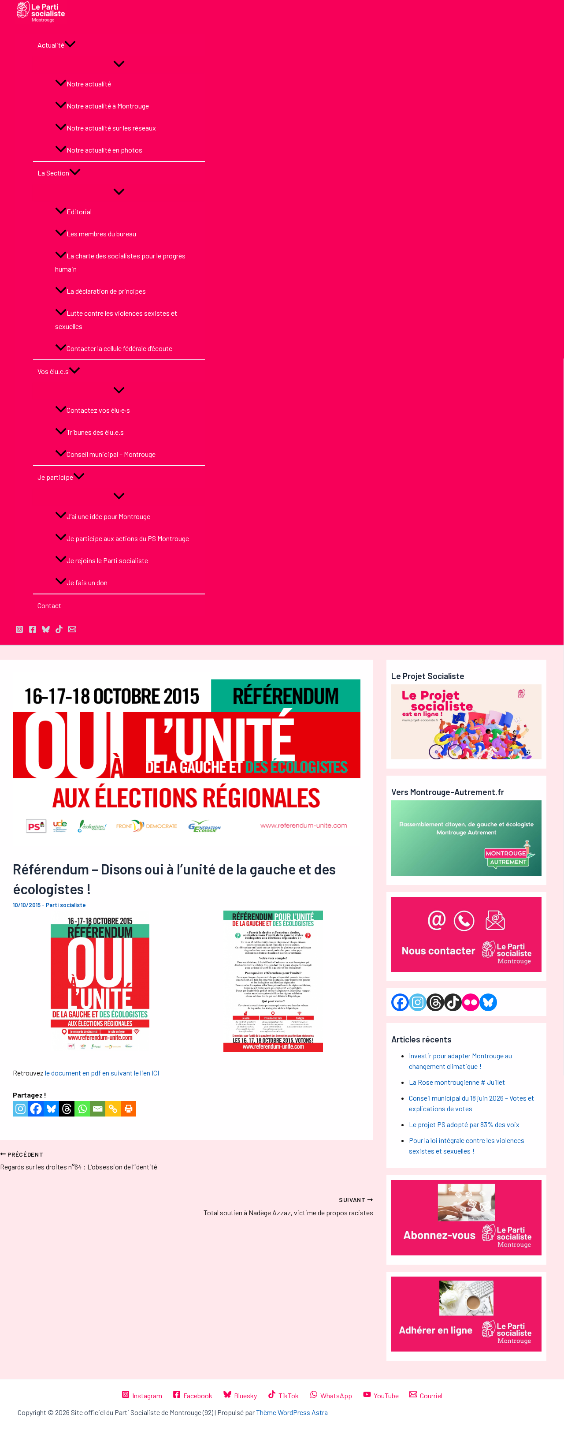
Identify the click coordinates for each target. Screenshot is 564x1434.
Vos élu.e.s (53, 371)
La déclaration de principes (106, 291)
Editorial (79, 211)
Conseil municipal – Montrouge (111, 454)
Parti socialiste (66, 904)
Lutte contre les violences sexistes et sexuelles (116, 319)
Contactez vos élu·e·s (98, 410)
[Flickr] (470, 1002)
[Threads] (66, 1109)
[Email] (97, 1109)
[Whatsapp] (82, 1109)
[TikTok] (59, 630)
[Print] (128, 1109)
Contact (49, 605)
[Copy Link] (113, 1109)
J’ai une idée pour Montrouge (108, 516)
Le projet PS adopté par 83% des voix (464, 1124)
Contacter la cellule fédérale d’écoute (119, 348)
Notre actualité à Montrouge (108, 105)
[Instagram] (20, 1109)
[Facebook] (36, 1109)
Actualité (50, 45)
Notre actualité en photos (104, 150)
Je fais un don (87, 582)
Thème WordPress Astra (292, 1412)
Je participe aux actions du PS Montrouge (128, 538)
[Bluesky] (51, 1109)
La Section (53, 172)
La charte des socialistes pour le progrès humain (120, 262)
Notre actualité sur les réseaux (111, 127)
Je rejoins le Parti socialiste (107, 560)
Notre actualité (89, 83)
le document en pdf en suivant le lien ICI (102, 1072)
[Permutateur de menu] (119, 64)
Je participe (55, 477)
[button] (70, 45)
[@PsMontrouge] (19, 630)
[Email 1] (72, 630)
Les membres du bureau (101, 233)
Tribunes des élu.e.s (95, 432)
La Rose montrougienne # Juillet (457, 1082)
